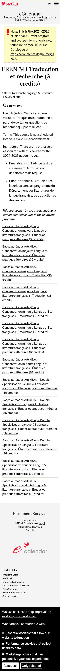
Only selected (31, 665)
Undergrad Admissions (13, 582)
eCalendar (30, 13)
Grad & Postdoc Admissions (15, 586)
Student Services (10, 596)
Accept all (10, 665)
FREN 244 (31, 163)
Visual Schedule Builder (13, 592)
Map (41, 523)
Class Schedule (9, 589)
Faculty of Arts (11, 96)
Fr (49, 3)
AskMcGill (7, 578)
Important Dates (10, 575)
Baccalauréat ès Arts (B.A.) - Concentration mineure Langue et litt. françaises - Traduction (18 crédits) (27, 312)
